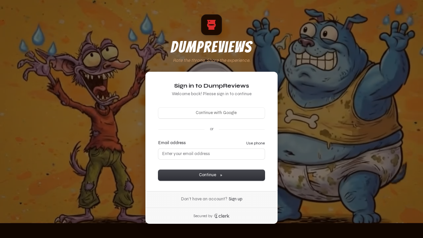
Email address (172, 142)
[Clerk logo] (222, 216)
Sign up (235, 199)
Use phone (255, 143)
